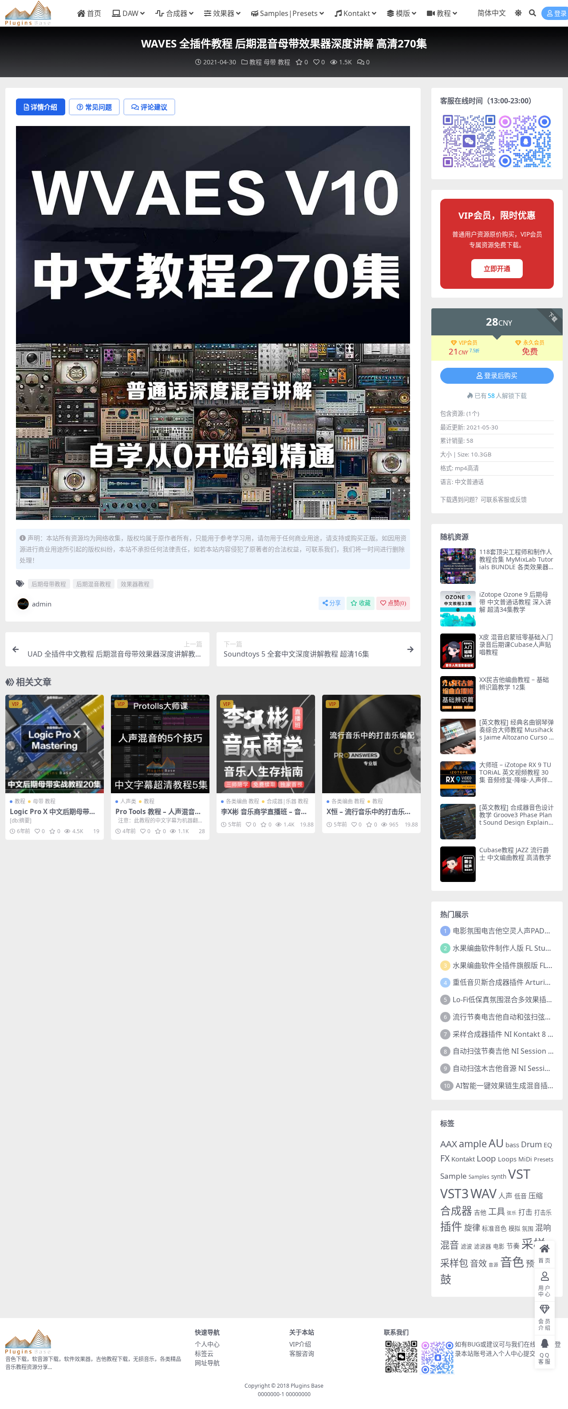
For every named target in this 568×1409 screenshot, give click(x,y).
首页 (94, 13)
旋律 (472, 1227)
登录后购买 (500, 375)
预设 (534, 1263)
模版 (403, 13)
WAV (483, 1193)
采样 (533, 1244)
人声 (505, 1195)
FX (445, 1158)
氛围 (527, 1228)
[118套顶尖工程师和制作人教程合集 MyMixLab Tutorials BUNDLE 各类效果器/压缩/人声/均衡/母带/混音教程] (458, 566)
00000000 (297, 1394)
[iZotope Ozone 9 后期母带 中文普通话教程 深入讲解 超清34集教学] (458, 608)
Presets (543, 1159)
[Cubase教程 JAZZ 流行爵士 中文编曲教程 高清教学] (458, 864)
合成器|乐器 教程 (287, 801)
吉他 (480, 1212)
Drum (531, 1144)
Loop (486, 1158)
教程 (444, 13)
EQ (548, 1144)
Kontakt (356, 13)
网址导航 (207, 1362)
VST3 (454, 1193)
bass (512, 1144)
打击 (525, 1212)
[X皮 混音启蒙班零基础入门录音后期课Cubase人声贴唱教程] (458, 651)
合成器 (176, 13)
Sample (453, 1176)
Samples (479, 1176)
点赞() (397, 603)
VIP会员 (468, 343)
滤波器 (482, 1246)
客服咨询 (301, 1353)
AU (496, 1142)
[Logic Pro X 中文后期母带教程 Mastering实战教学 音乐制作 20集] (54, 744)
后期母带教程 (49, 584)
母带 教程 (277, 62)
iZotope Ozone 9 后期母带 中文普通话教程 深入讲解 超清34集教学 (515, 602)
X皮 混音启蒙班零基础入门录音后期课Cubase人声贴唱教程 (516, 644)
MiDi (525, 1159)
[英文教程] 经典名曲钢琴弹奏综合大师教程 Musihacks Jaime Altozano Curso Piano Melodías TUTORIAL (516, 733)
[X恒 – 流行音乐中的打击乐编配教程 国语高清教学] (371, 744)
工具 (496, 1211)
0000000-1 (271, 1394)
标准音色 (494, 1228)
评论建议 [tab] (154, 106)
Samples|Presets (289, 13)
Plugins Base (307, 1385)
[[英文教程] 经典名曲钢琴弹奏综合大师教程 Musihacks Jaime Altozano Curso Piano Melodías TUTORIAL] (458, 736)
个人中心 (207, 1344)
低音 (520, 1196)
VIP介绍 (300, 1344)
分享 (335, 603)
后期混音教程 (93, 584)
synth (498, 1177)
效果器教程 (135, 584)
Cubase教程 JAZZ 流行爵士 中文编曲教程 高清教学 (515, 854)
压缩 (536, 1195)
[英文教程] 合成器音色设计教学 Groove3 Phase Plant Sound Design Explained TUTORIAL (516, 818)
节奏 (513, 1245)
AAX (448, 1143)
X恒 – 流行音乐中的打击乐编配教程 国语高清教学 (369, 815)
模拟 (514, 1228)
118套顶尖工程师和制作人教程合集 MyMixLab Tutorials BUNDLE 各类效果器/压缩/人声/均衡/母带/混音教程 (516, 566)
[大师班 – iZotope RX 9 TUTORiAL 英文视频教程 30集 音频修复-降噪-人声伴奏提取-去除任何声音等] (458, 779)
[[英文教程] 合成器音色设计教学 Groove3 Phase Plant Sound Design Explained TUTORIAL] (458, 821)
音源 (493, 1265)
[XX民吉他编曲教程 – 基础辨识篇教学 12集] (458, 694)
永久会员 (533, 343)
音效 (478, 1263)
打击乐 (543, 1212)
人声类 (128, 801)
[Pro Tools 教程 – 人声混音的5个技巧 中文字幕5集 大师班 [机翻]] (160, 744)
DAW (130, 13)
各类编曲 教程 (242, 801)
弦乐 (512, 1213)
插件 (451, 1226)
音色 (512, 1262)
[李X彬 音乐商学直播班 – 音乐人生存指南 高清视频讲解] (266, 744)
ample (473, 1143)
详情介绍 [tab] (44, 106)
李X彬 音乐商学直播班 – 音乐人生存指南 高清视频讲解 (264, 815)
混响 (543, 1227)
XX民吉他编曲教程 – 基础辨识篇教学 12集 (514, 683)
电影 (499, 1246)
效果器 (223, 13)
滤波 (466, 1246)
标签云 (204, 1353)
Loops (507, 1158)
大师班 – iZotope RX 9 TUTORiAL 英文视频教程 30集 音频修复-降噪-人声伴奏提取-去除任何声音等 (516, 775)
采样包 (454, 1262)
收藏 (365, 603)
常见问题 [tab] (98, 106)
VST (519, 1174)
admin (41, 603)
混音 (449, 1244)
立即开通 (497, 268)
